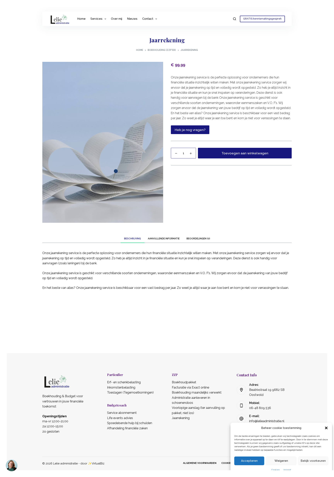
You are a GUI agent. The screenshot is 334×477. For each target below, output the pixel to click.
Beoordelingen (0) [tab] (198, 238)
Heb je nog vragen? (190, 130)
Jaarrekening (181, 418)
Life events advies (120, 418)
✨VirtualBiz (96, 463)
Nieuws (132, 18)
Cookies (275, 469)
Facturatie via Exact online (190, 387)
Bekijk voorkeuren (313, 461)
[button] (326, 428)
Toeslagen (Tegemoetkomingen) (130, 392)
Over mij (116, 18)
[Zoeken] (234, 18)
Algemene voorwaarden (199, 463)
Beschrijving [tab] (132, 238)
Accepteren (249, 461)
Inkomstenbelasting (121, 387)
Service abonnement (122, 413)
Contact (147, 18)
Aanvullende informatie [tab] (164, 238)
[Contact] (11, 465)
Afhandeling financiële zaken (127, 428)
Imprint (287, 469)
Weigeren (281, 461)
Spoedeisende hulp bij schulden (129, 423)
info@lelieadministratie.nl (266, 421)
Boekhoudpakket (184, 382)
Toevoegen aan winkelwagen (245, 153)
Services (96, 18)
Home (81, 18)
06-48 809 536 (260, 408)
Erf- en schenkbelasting (124, 382)
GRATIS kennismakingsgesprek (262, 18)
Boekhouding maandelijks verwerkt (197, 392)
